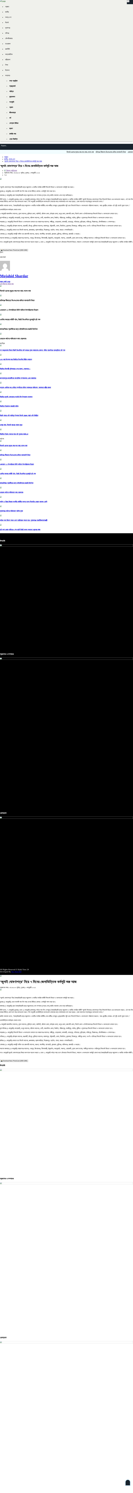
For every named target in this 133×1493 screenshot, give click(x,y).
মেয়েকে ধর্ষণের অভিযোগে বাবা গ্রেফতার (13, 338)
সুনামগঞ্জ (7, 28)
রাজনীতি (7, 49)
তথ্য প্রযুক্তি (13, 81)
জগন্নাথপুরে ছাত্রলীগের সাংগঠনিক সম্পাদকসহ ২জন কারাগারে (18, 378)
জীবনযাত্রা (12, 113)
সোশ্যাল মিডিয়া (13, 123)
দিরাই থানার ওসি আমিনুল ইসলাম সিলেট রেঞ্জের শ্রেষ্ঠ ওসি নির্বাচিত (19, 415)
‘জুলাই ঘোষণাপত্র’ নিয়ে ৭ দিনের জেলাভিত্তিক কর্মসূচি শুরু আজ (23, 161)
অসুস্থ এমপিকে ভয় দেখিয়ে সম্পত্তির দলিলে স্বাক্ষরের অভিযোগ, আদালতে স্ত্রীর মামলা (25, 387)
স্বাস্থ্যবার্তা (12, 86)
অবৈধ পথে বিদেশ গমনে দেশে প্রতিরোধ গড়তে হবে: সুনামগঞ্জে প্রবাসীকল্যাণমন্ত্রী (23, 520)
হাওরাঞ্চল (7, 44)
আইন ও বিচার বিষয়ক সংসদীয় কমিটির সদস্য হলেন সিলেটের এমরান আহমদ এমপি (23, 502)
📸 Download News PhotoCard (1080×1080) (14, 250)
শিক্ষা (6, 65)
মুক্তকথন (12, 97)
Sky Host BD (16, 972)
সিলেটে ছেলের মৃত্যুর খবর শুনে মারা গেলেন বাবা (67, 152)
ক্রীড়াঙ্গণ (7, 60)
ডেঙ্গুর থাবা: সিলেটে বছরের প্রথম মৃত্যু (11, 425)
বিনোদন (7, 70)
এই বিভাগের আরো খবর (7, 284)
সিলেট (7, 22)
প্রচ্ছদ (7, 7)
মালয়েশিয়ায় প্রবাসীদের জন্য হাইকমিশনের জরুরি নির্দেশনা (19, 329)
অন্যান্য (7, 75)
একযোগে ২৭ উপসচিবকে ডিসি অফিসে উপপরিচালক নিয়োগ (19, 310)
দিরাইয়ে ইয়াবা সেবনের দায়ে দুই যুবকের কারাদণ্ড (14, 434)
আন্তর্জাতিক (8, 54)
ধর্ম (10, 118)
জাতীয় (7, 12)
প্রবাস (11, 107)
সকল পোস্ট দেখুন (5, 282)
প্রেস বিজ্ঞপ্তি (13, 139)
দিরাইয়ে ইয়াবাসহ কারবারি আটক (9, 406)
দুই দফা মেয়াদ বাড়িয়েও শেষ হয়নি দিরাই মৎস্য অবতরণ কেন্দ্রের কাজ (20, 530)
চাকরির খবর (12, 134)
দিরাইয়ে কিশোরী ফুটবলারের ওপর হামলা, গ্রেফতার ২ (15, 369)
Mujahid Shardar (14, 276)
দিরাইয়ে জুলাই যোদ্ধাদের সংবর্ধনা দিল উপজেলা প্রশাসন (16, 397)
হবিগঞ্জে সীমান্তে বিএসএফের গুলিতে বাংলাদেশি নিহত (98, 152)
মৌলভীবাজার (8, 38)
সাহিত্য (11, 91)
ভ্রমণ (11, 128)
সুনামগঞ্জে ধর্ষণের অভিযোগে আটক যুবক (11, 511)
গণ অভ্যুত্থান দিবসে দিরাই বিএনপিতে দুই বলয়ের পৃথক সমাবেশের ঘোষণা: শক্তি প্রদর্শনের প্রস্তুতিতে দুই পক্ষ (32, 350)
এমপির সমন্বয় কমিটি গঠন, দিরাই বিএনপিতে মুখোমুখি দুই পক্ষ (20, 319)
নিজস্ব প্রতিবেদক (11, 171)
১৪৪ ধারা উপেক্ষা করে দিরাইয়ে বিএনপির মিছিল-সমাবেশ (16, 359)
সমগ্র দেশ (8, 17)
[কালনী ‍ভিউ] (3, 1)
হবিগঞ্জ (7, 33)
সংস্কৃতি (11, 102)
